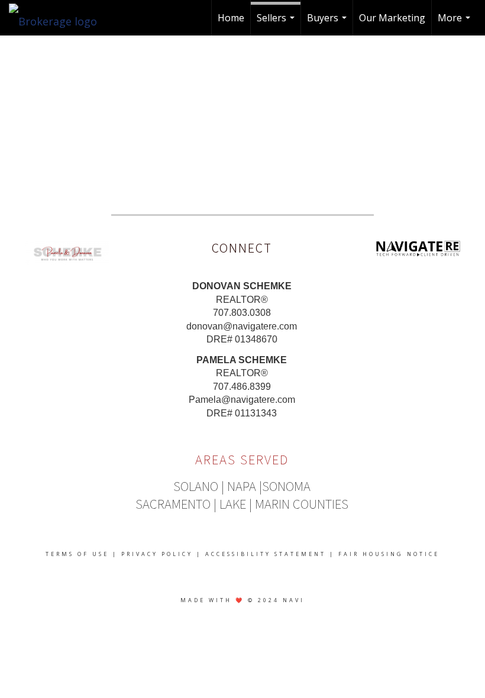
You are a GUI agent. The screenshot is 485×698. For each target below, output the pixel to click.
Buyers (328, 23)
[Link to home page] (59, 17)
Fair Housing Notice (388, 554)
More (455, 23)
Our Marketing (392, 17)
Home (231, 17)
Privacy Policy (157, 554)
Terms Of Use (77, 554)
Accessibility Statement (265, 554)
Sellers (277, 23)
